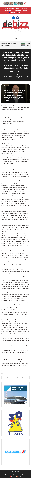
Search (13, 31)
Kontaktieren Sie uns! (21, 474)
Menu (17, 39)
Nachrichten (24, 8)
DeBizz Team (14, 88)
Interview (11, 8)
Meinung (17, 8)
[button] (15, 3)
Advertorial (8, 10)
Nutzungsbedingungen (10, 474)
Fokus (6, 8)
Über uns (24, 10)
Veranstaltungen (16, 10)
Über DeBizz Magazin (15, 471)
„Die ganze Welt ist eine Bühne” (23, 377)
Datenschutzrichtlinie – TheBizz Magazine (16, 473)
